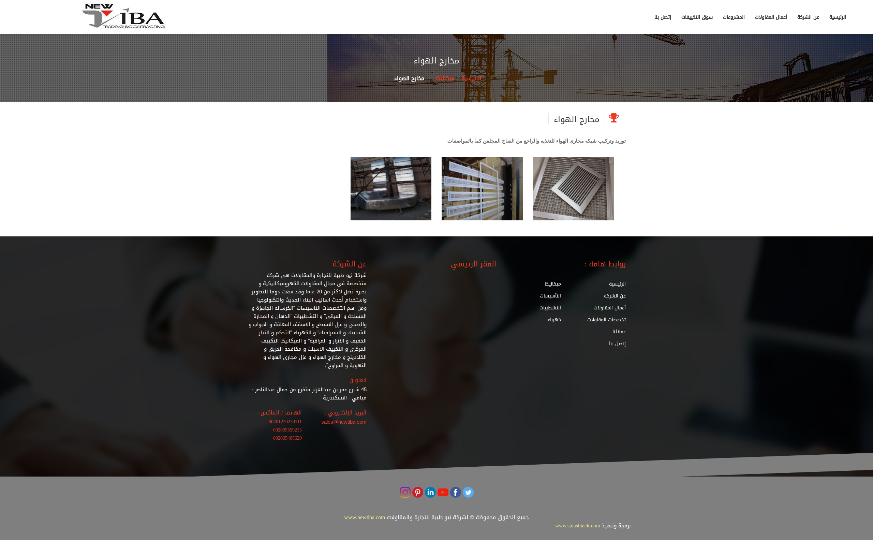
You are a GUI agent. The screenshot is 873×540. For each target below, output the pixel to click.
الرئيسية (471, 78)
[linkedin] (429, 493)
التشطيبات (550, 307)
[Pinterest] (417, 493)
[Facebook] (454, 493)
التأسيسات (550, 296)
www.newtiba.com (364, 517)
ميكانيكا (445, 78)
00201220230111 (285, 421)
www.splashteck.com (577, 525)
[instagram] (405, 493)
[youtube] (442, 493)
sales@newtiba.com (344, 422)
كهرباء (554, 319)
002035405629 (287, 438)
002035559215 (287, 430)
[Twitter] (467, 493)
